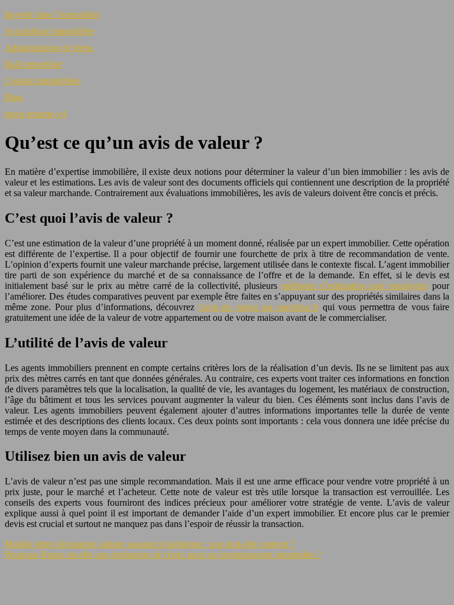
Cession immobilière (43, 81)
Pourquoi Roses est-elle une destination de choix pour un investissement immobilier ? (163, 554)
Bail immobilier (34, 64)
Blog (14, 97)
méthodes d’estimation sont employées (355, 286)
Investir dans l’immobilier (52, 14)
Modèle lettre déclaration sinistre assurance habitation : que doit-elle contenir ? (150, 544)
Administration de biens (49, 48)
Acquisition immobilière (50, 31)
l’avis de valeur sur (238, 307)
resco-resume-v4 (35, 114)
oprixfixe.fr (298, 307)
